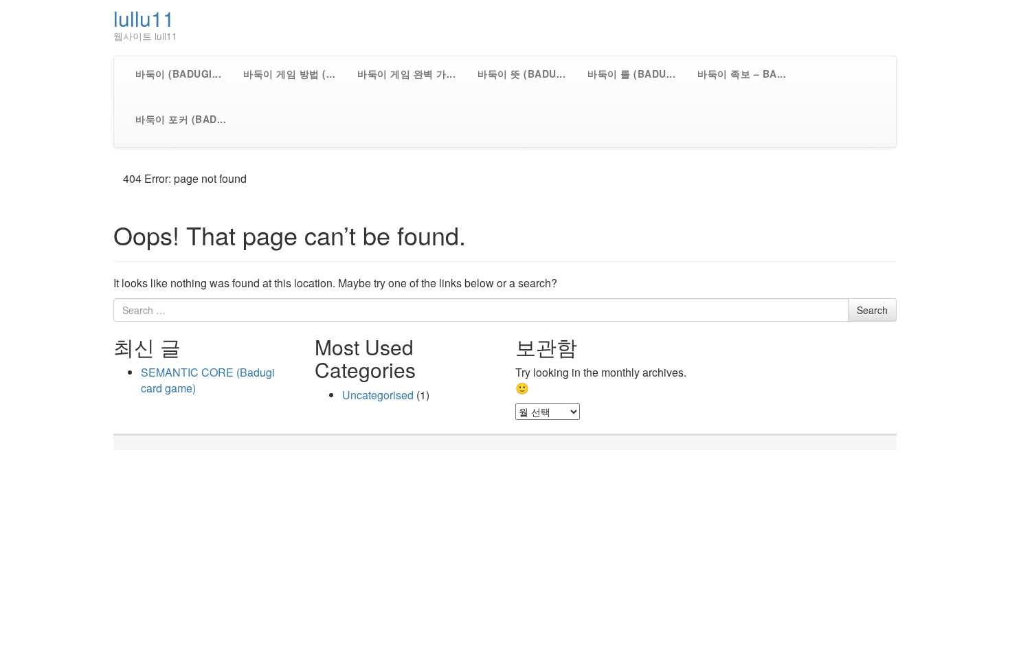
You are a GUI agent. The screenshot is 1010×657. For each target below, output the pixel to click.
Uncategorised (378, 395)
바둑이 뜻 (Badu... (521, 73)
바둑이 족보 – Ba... (741, 73)
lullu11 (144, 18)
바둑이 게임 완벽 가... (406, 73)
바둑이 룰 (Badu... (631, 73)
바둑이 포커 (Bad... (180, 119)
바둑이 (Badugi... (178, 73)
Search (872, 310)
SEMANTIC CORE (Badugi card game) (208, 380)
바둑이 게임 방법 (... (289, 73)
